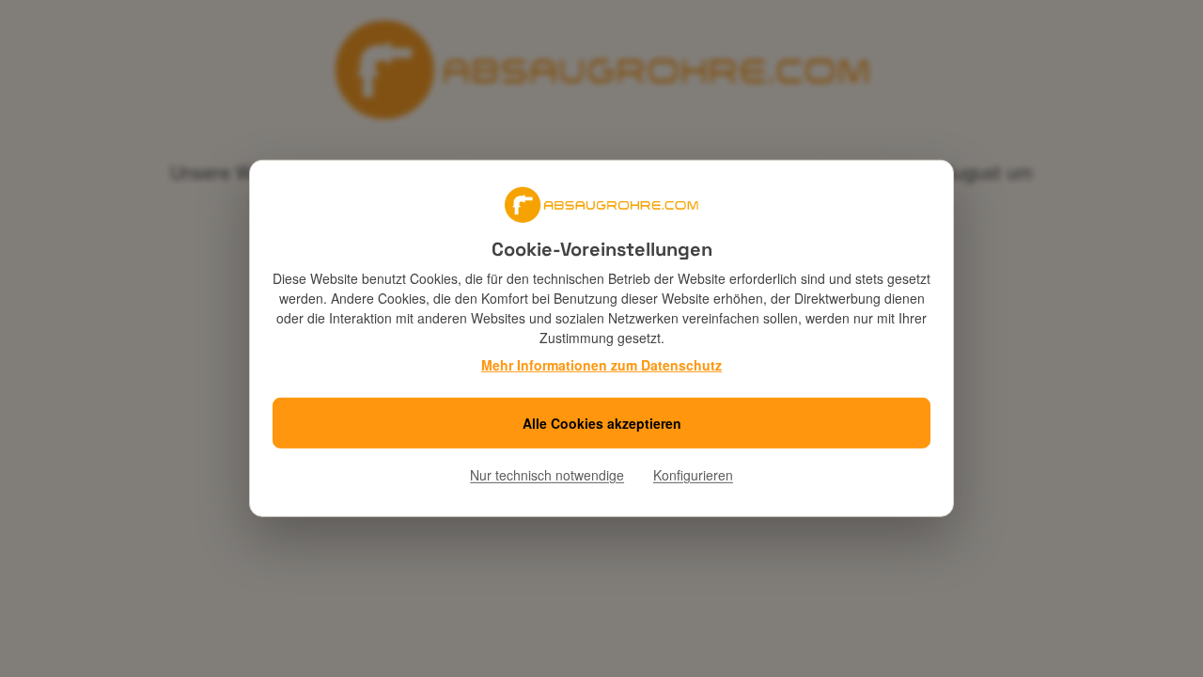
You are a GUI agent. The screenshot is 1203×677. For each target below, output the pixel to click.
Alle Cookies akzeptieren (602, 423)
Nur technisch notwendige (547, 474)
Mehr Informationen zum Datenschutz (601, 364)
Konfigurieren (693, 474)
